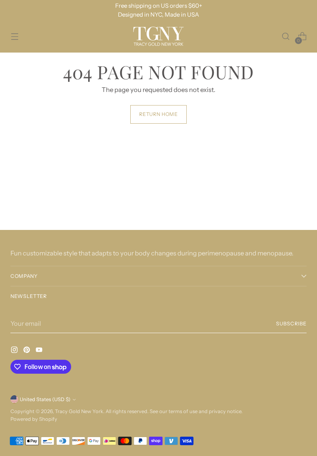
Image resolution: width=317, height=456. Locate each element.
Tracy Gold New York (79, 411)
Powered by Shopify (33, 419)
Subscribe (291, 324)
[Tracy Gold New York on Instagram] (15, 351)
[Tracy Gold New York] (158, 36)
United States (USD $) (45, 399)
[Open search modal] (286, 36)
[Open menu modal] (14, 36)
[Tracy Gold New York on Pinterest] (27, 351)
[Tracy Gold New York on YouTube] (39, 351)
